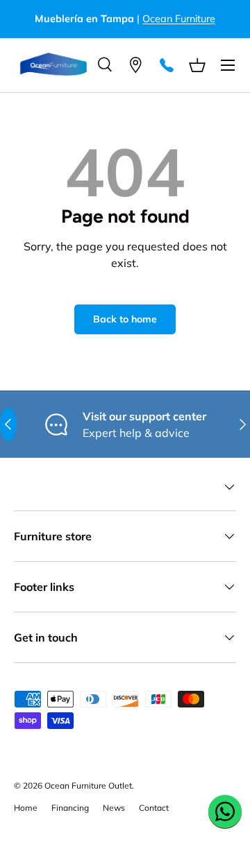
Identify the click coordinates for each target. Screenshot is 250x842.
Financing (70, 807)
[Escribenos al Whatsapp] (225, 811)
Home (26, 807)
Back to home (125, 319)
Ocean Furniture (178, 18)
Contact (154, 807)
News (114, 807)
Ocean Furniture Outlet (88, 785)
